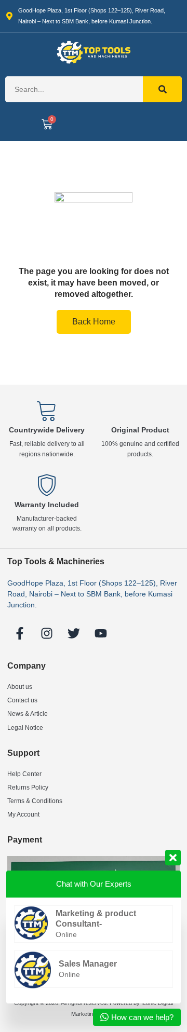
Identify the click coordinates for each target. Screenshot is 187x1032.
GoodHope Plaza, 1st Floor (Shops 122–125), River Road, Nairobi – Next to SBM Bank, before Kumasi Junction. (92, 594)
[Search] (162, 89)
